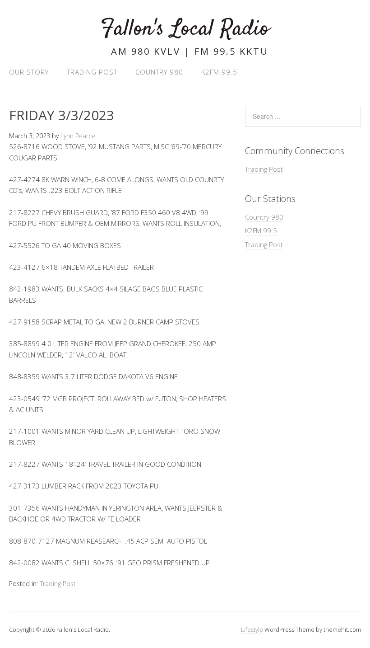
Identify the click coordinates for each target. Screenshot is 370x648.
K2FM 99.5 (219, 71)
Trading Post (92, 71)
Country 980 (159, 71)
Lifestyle (252, 629)
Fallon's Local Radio (185, 29)
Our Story (29, 71)
